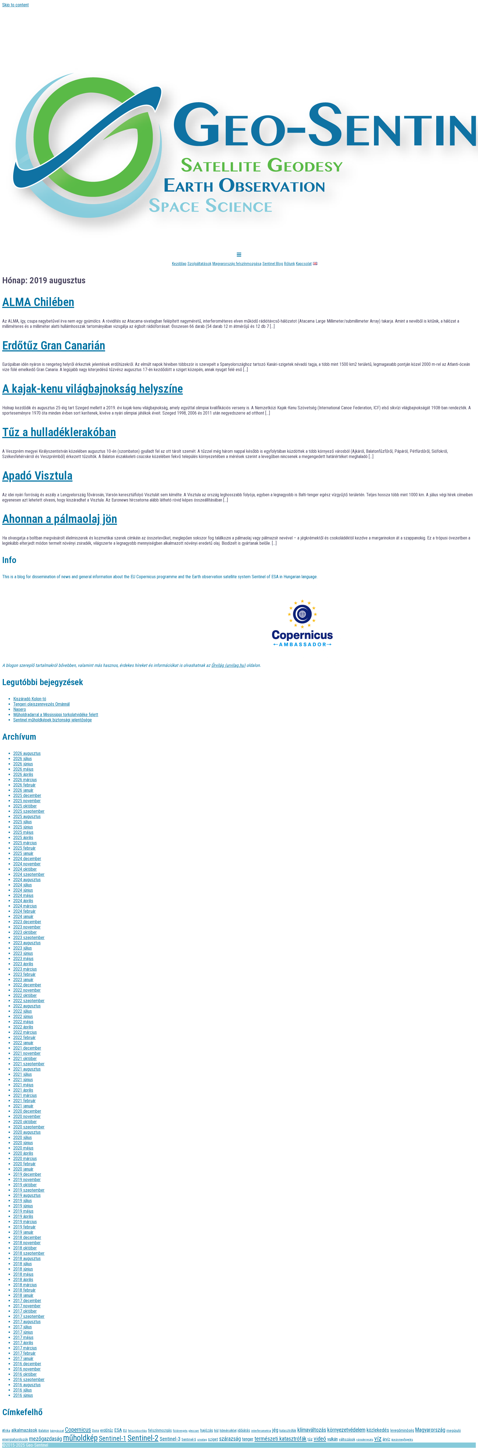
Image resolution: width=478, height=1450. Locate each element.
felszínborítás (137, 1431)
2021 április (23, 1090)
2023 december (27, 921)
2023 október (25, 932)
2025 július (22, 821)
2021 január (23, 1106)
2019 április (23, 1216)
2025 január (23, 853)
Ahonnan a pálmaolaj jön (59, 519)
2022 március (25, 1032)
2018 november (27, 1242)
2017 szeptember (29, 1316)
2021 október (25, 1058)
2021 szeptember (29, 1063)
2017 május (23, 1337)
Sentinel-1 (112, 1438)
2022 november (27, 990)
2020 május (23, 1148)
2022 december (27, 985)
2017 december (27, 1300)
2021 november (27, 1053)
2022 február (24, 1037)
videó (320, 1438)
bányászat (57, 1431)
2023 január (23, 979)
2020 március (25, 1158)
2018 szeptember (29, 1253)
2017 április (23, 1342)
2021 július (22, 1074)
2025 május (23, 832)
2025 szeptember (29, 811)
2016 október (25, 1374)
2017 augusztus (27, 1321)
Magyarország (430, 1430)
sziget (213, 1439)
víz (377, 1438)
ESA (118, 1430)
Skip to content (15, 4)
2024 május (23, 895)
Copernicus (78, 1429)
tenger (247, 1439)
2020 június (23, 1142)
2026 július (22, 758)
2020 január (23, 1169)
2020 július (22, 1137)
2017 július (22, 1327)
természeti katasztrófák (280, 1438)
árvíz (386, 1439)
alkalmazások (24, 1430)
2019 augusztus (27, 1195)
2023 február (24, 974)
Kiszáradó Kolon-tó (29, 698)
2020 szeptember (29, 1127)
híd (216, 1430)
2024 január (23, 916)
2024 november (27, 864)
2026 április (23, 774)
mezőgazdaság (45, 1439)
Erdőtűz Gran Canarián (53, 345)
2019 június (23, 1206)
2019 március (25, 1221)
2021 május (23, 1085)
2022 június (23, 1016)
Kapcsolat (304, 263)
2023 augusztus (27, 942)
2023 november (27, 927)
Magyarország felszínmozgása (236, 263)
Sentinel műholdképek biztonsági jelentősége (52, 720)
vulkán (332, 1439)
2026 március (25, 779)
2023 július (22, 948)
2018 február (24, 1290)
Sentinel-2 (143, 1438)
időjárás (244, 1430)
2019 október (25, 1184)
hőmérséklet (228, 1430)
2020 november (27, 1116)
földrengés (180, 1431)
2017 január (23, 1358)
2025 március (25, 842)
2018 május (23, 1274)
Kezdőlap (179, 263)
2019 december (27, 1174)
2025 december (27, 795)
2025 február (24, 848)
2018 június (23, 1269)
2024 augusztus (27, 879)
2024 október (25, 869)
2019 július (22, 1200)
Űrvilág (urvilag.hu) (228, 665)
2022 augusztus (27, 1006)
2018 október (25, 1248)
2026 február (24, 785)
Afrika (6, 1430)
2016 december (27, 1363)
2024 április (23, 900)
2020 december (27, 1111)
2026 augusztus (27, 753)
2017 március (25, 1348)
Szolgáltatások (199, 263)
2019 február (24, 1227)
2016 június (23, 1395)
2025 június (23, 827)
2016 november (27, 1369)
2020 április (23, 1153)
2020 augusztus (27, 1132)
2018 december (27, 1237)
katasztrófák (287, 1431)
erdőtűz (106, 1430)
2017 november (27, 1305)
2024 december (27, 858)
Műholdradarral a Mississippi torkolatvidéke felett (55, 714)
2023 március (25, 969)
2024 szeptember (29, 874)
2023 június (23, 953)
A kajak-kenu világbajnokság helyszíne (92, 388)
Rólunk (289, 263)
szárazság (230, 1439)
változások (347, 1439)
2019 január (23, 1232)
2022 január (23, 1042)
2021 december (27, 1048)
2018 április (23, 1279)
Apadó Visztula (37, 475)
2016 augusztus (27, 1384)
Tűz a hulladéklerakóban (59, 432)
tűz (310, 1439)
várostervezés (364, 1439)
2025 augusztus (27, 816)
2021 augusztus (27, 1069)
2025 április (23, 837)
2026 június (23, 764)
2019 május (23, 1211)
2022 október (25, 995)
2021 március (25, 1095)
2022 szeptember (29, 1000)
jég (275, 1430)
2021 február (24, 1100)
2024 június (23, 890)
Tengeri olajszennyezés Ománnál (41, 704)
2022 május (23, 1021)
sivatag (202, 1439)
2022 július (22, 1011)
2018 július (22, 1263)
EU (125, 1430)
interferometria (261, 1431)
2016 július (22, 1390)
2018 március (25, 1284)
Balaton (43, 1430)
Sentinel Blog (273, 263)
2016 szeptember (29, 1379)
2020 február (24, 1163)
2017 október (25, 1311)
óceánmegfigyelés (402, 1439)
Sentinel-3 (170, 1439)
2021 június (23, 1079)
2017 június (23, 1332)
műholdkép (80, 1438)
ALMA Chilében (38, 302)
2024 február (24, 911)
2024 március (25, 906)
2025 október (25, 806)
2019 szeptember (29, 1190)
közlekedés (378, 1430)
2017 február (24, 1353)
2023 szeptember (29, 937)
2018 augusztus (27, 1258)
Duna (95, 1431)
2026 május (23, 769)
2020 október (25, 1121)
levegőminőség (402, 1430)
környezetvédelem (346, 1430)
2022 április (23, 1027)
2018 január (23, 1295)
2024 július (22, 885)
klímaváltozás (311, 1430)
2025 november (27, 800)
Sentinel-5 (188, 1439)
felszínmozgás (160, 1430)
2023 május (23, 958)
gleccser (194, 1431)
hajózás (206, 1430)
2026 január (23, 790)
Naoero (19, 709)
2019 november (27, 1179)
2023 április (23, 963)
